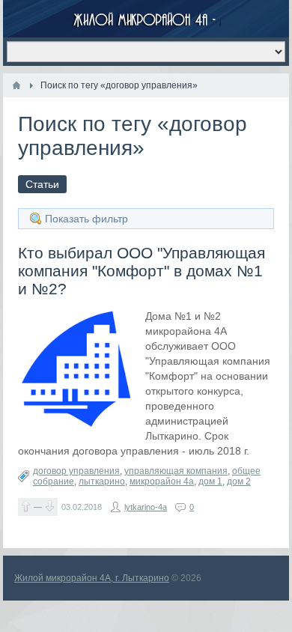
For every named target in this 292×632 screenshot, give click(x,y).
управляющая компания (176, 471)
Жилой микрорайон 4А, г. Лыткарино (91, 578)
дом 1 (210, 481)
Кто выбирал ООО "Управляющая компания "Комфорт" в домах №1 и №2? (141, 270)
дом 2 (239, 481)
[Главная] (16, 85)
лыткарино (102, 481)
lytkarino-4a (145, 506)
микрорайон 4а (162, 481)
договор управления (76, 471)
